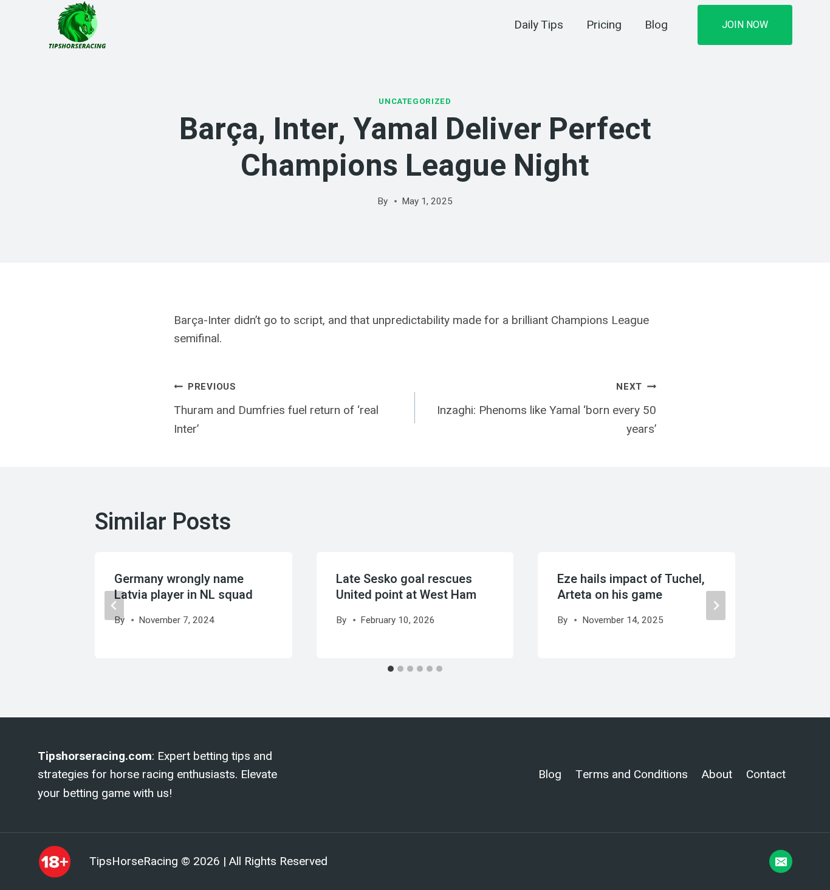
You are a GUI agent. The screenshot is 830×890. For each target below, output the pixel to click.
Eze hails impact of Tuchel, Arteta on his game (631, 587)
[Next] (715, 605)
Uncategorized (415, 101)
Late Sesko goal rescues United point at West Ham (406, 587)
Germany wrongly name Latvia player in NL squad (183, 587)
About (717, 774)
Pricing (604, 24)
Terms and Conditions (631, 774)
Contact (766, 774)
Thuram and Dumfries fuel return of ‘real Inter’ (276, 408)
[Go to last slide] (114, 605)
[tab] (391, 669)
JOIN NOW (745, 24)
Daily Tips (538, 24)
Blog (656, 24)
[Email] (780, 861)
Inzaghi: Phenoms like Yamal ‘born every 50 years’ (546, 408)
